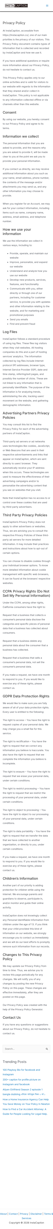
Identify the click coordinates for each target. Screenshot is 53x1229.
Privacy (24, 1213)
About (3, 1213)
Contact (13, 1213)
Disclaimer (36, 1213)
